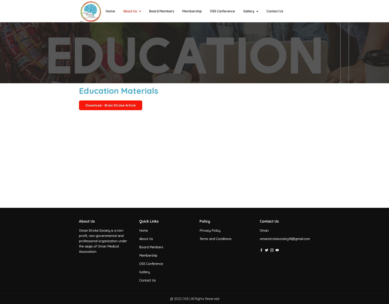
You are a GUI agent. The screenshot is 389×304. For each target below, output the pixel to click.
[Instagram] (272, 250)
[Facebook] (261, 250)
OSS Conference (222, 11)
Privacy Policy (210, 230)
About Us (130, 11)
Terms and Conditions (216, 239)
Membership (192, 11)
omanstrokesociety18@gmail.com (285, 239)
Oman (264, 230)
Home (110, 11)
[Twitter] (266, 250)
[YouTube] (277, 250)
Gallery (248, 11)
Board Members (161, 11)
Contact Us (274, 11)
